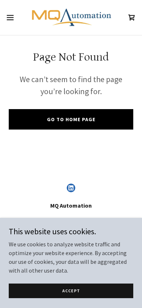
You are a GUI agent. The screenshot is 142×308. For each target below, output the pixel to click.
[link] (71, 17)
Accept (71, 290)
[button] (13, 17)
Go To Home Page (71, 119)
